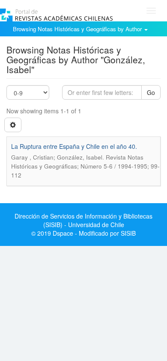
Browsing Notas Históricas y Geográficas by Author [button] (78, 29)
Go (151, 92)
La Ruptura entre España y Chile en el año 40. (74, 146)
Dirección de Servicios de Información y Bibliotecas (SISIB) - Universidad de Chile (83, 220)
